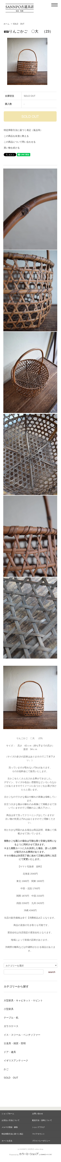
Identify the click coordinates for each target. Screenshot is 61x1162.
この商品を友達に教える (16, 136)
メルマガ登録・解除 (10, 1127)
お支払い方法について (11, 1120)
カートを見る (7, 1141)
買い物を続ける (12, 147)
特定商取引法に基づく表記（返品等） (23, 130)
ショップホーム (8, 1114)
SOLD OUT (18, 24)
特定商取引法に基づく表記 (12, 1134)
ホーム (6, 24)
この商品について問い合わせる (20, 142)
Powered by (14, 1155)
